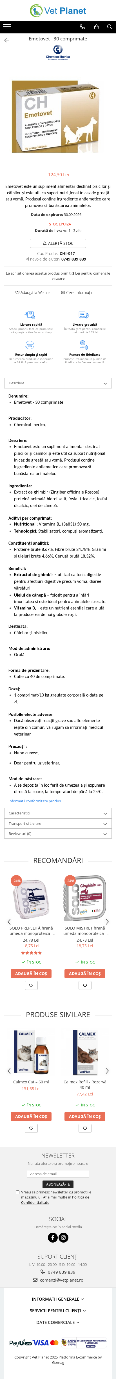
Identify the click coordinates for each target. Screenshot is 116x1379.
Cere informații (78, 292)
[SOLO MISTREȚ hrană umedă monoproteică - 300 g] (85, 898)
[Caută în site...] (109, 27)
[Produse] (8, 28)
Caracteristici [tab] (19, 813)
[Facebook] (53, 1238)
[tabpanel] (58, 117)
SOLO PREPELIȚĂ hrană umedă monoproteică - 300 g (31, 930)
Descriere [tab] (16, 382)
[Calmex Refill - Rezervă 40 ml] (85, 1052)
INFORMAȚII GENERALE (56, 1299)
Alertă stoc (60, 243)
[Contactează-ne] (82, 27)
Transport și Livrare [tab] (25, 823)
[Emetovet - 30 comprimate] (58, 117)
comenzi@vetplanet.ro (61, 1280)
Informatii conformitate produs (34, 800)
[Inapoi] (4, 40)
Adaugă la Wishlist (35, 292)
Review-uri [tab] (20, 833)
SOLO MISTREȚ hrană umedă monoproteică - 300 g (84, 930)
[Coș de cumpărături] (96, 27)
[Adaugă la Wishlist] (31, 985)
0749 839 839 (61, 1272)
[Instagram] (63, 1238)
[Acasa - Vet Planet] (58, 10)
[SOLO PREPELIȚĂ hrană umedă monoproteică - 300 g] (31, 898)
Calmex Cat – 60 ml (31, 1082)
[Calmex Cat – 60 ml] (31, 1052)
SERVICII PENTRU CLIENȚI (56, 1310)
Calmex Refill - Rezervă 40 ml (85, 1084)
